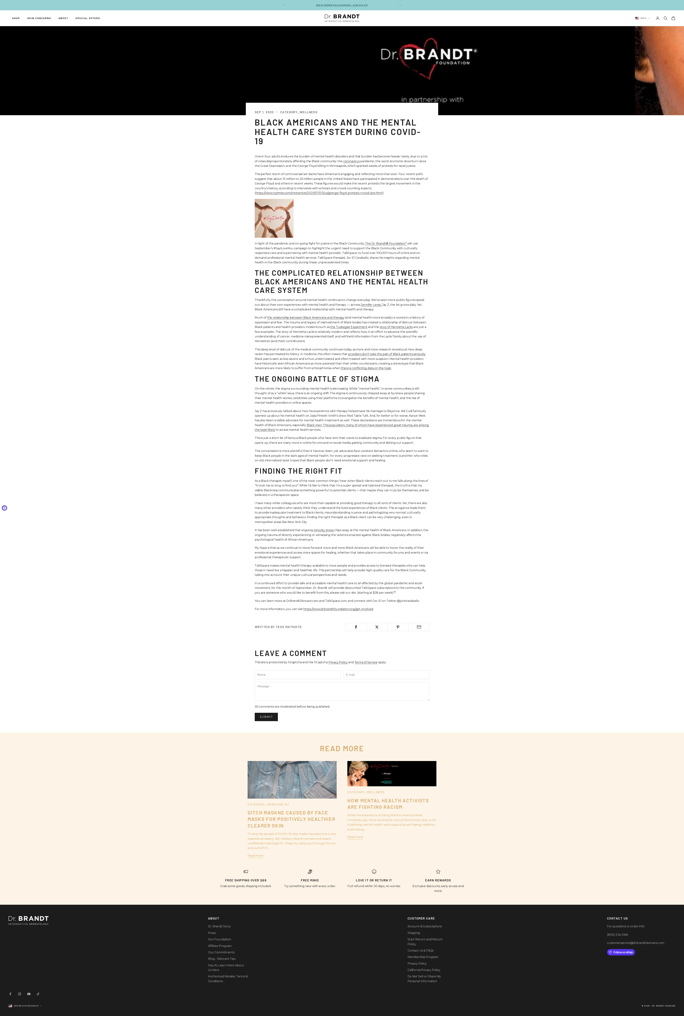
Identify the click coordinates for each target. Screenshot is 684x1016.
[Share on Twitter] (377, 627)
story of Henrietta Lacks (396, 327)
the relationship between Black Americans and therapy (305, 317)
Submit (266, 716)
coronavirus (351, 161)
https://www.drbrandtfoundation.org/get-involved (338, 609)
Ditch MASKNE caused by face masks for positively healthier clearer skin (291, 819)
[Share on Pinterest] (398, 627)
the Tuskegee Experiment (348, 327)
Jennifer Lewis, (371, 304)
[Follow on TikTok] (38, 994)
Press (212, 933)
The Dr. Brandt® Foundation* (386, 243)
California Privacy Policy (424, 970)
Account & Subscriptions (425, 926)
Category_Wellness (298, 112)
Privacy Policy (338, 662)
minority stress (324, 530)
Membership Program (423, 957)
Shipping (414, 933)
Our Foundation (219, 939)
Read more (255, 855)
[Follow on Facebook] (10, 994)
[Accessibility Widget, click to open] (4, 508)
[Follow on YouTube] (29, 994)
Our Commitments (221, 952)
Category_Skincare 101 (268, 804)
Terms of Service (365, 662)
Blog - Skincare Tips (221, 958)
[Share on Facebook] (356, 627)
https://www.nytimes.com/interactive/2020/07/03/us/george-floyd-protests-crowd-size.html (319, 193)
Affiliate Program (220, 946)
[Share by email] (418, 627)
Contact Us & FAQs (420, 950)
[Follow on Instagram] (19, 994)
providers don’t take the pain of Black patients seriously (386, 354)
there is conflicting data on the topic (366, 368)
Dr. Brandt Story (219, 926)
